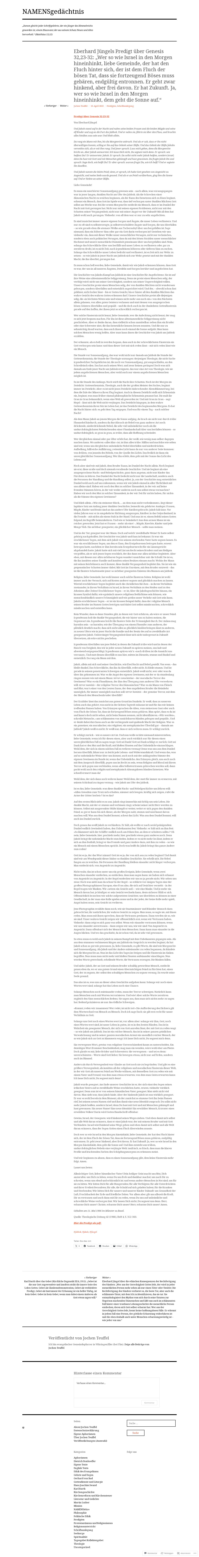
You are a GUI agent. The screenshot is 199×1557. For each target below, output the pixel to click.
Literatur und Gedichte (86, 1498)
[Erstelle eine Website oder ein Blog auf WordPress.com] (23, 1427)
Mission (78, 1505)
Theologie (79, 1543)
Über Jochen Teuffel (85, 1437)
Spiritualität (80, 1536)
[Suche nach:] (151, 1423)
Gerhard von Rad (83, 1478)
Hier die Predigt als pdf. (87, 1223)
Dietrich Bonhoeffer (85, 1461)
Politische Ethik (82, 1516)
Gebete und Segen (83, 1474)
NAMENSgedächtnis (53, 11)
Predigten (111, 106)
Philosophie (80, 1512)
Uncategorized (82, 1547)
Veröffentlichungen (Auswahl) (90, 1440)
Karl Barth (80, 1488)
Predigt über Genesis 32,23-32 (91, 116)
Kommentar (149, 1403)
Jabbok (78, 1232)
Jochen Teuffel (80, 106)
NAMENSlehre (81, 1509)
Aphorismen (81, 1457)
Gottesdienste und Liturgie (88, 1481)
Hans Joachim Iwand (85, 1485)
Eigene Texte (81, 1464)
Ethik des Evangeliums (86, 1471)
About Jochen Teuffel (85, 1427)
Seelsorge (79, 1533)
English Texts (81, 1468)
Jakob (86, 1232)
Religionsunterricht (84, 1526)
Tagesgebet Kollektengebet (88, 1540)
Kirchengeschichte (84, 1492)
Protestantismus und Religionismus (93, 1523)
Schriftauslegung (125, 106)
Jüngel (94, 1232)
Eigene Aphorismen (84, 1433)
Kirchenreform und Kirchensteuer (93, 1495)
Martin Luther (81, 1502)
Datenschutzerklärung (86, 1430)
